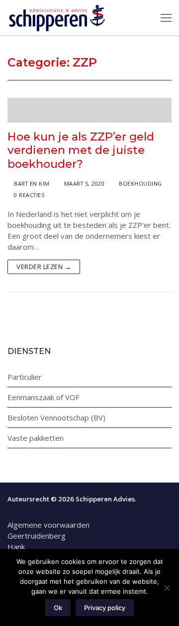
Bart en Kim (31, 183)
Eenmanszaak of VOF (43, 397)
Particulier (24, 377)
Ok (58, 608)
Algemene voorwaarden (49, 525)
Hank (16, 547)
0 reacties (28, 195)
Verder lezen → (43, 266)
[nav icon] (166, 17)
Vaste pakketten (35, 438)
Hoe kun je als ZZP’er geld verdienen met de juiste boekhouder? (80, 150)
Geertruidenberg (36, 536)
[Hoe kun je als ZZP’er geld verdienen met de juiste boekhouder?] (89, 110)
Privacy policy (104, 608)
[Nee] (167, 588)
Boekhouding (139, 183)
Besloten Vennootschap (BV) (56, 417)
